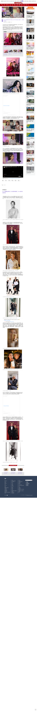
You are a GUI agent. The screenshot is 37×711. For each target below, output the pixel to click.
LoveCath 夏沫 (20, 484)
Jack (19, 486)
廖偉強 (12, 487)
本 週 (30, 8)
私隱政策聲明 (27, 483)
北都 (2, 5)
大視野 (21, 5)
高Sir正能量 (13, 481)
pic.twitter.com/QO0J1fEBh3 (7, 320)
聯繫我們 (27, 484)
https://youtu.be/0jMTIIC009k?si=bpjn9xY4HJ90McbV (14, 178)
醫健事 (19, 5)
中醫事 (17, 5)
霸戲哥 (12, 484)
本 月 (33, 8)
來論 (18, 492)
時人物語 (19, 482)
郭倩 (12, 482)
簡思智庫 (19, 488)
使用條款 (27, 482)
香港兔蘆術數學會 (7, 487)
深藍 (5, 481)
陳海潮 (19, 491)
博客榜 (26, 5)
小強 (5, 484)
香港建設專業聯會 (20, 481)
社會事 (10, 5)
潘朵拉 (12, 488)
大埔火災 (4, 5)
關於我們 (27, 485)
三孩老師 (19, 487)
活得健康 (6, 488)
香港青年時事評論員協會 (21, 485)
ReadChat (6, 491)
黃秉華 (12, 485)
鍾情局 (5, 482)
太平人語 (13, 486)
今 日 (27, 8)
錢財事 (14, 5)
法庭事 (12, 5)
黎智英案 (7, 5)
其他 (28, 5)
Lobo (5, 486)
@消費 (24, 5)
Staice (12, 489)
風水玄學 (6, 485)
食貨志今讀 (13, 492)
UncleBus (6, 489)
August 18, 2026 (12, 321)
